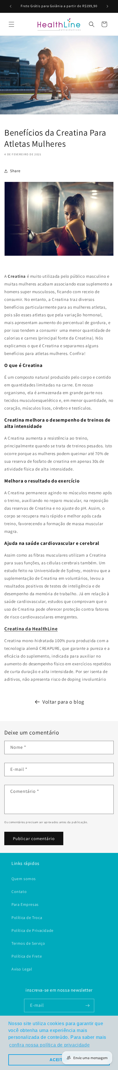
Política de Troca (26, 917)
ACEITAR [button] (59, 1059)
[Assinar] (87, 1005)
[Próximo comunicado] (107, 6)
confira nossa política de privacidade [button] (49, 1045)
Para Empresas (25, 904)
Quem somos (23, 878)
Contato (19, 891)
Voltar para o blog (63, 701)
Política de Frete (26, 956)
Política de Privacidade (32, 930)
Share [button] (15, 170)
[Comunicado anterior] (10, 6)
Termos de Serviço (28, 943)
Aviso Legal (21, 969)
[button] (11, 24)
